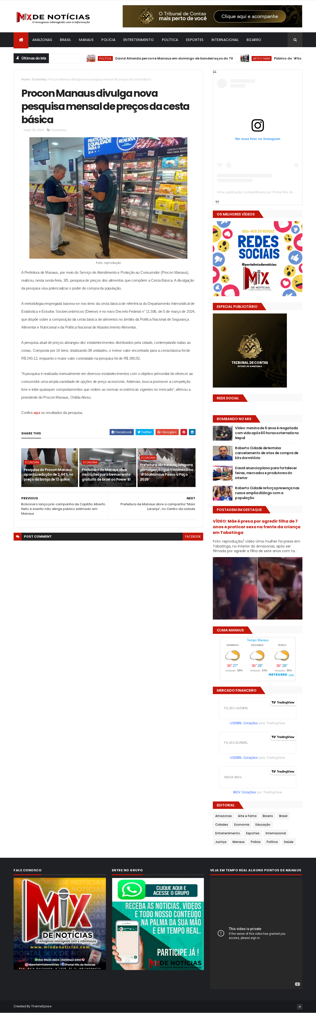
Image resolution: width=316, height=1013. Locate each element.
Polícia (108, 39)
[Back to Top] (299, 1007)
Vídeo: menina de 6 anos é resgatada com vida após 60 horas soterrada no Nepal (267, 433)
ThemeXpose (41, 1006)
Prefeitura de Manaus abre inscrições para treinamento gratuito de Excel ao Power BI (106, 474)
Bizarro (254, 39)
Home (25, 79)
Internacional (225, 39)
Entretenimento (138, 39)
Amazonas (42, 39)
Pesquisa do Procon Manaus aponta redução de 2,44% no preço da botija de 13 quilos (48, 474)
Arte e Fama (229, 58)
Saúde (289, 842)
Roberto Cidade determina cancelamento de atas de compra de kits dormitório (266, 453)
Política (170, 39)
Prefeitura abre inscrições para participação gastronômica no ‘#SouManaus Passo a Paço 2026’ (166, 472)
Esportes (195, 39)
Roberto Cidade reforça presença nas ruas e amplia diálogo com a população (267, 493)
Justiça (220, 842)
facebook (193, 536)
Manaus (86, 39)
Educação (263, 824)
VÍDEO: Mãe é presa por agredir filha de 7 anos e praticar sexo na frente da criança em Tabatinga (256, 526)
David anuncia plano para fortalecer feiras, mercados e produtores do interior (266, 473)
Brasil (65, 39)
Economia (39, 79)
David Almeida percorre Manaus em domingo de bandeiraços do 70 (142, 58)
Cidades (221, 824)
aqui (37, 412)
